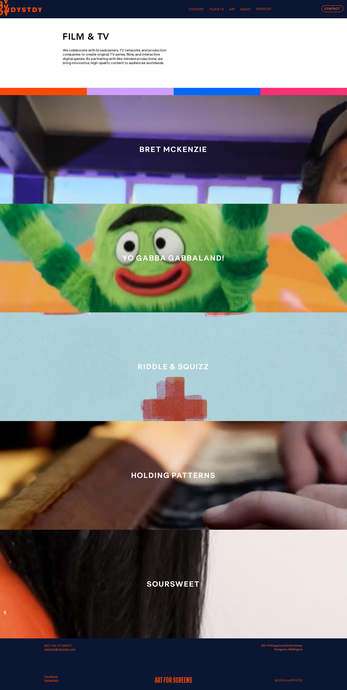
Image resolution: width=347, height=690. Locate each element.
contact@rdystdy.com (59, 649)
